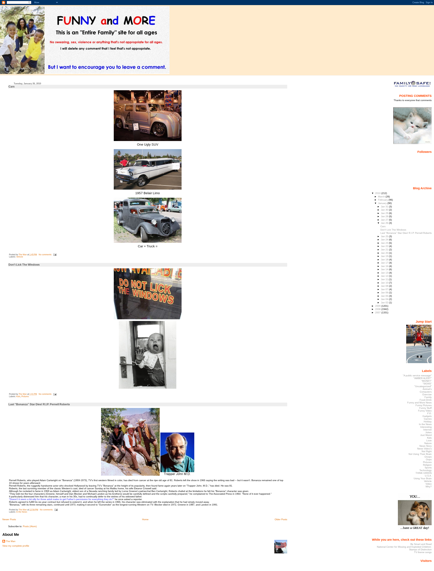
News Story (425, 446)
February (383, 199)
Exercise (427, 394)
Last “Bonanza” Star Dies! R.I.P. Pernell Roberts (39, 404)
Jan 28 (385, 216)
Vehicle (19, 257)
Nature (428, 443)
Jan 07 (385, 289)
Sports (428, 467)
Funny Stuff (425, 408)
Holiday (428, 421)
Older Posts (281, 519)
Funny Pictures (424, 405)
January (382, 203)
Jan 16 (385, 266)
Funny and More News (419, 402)
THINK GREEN (424, 473)
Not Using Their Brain (420, 454)
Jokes (428, 432)
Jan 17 (385, 262)
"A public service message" (417, 375)
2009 (378, 306)
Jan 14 (385, 269)
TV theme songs (423, 552)
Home (145, 519)
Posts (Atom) (30, 526)
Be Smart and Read (421, 544)
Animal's (427, 389)
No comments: (45, 255)
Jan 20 (385, 253)
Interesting (426, 427)
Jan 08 (385, 286)
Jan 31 (385, 206)
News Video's (424, 448)
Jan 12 (385, 276)
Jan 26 (385, 223)
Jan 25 (385, 236)
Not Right (427, 451)
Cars (11, 86)
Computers (426, 391)
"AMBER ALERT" (422, 378)
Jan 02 (385, 302)
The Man (10, 541)
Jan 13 (385, 272)
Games (428, 418)
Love (429, 440)
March (382, 196)
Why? (429, 486)
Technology (425, 470)
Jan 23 (385, 243)
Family (428, 397)
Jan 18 (385, 259)
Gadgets (427, 416)
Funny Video (425, 410)
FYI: (429, 413)
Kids (18, 396)
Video (429, 483)
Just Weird (426, 435)
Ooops (428, 456)
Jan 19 (385, 256)
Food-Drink (426, 399)
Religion (427, 465)
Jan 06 (385, 292)
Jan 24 (385, 239)
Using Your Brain (423, 478)
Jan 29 (385, 213)
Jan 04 (385, 299)
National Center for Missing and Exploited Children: (404, 546)
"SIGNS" (427, 383)
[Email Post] (54, 255)
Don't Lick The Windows (24, 264)
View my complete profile (15, 545)
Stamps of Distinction (420, 549)
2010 (378, 193)
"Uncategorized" (423, 386)
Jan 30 (385, 209)
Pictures (25, 396)
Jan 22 (385, 246)
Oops (429, 459)
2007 (378, 312)
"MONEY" (426, 381)
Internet (427, 429)
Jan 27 (385, 219)
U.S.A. (428, 475)
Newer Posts (9, 519)
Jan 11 (385, 279)
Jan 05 (385, 296)
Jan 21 (385, 249)
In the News (21, 512)
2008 (378, 309)
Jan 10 (385, 282)
